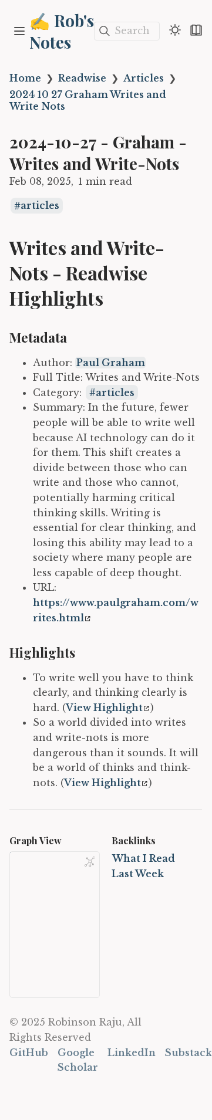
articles (40, 206)
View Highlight (104, 707)
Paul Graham (110, 362)
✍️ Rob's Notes (61, 31)
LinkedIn (131, 1052)
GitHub (28, 1052)
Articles (143, 78)
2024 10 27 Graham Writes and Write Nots (87, 100)
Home (25, 78)
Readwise (82, 78)
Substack (188, 1052)
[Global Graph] (90, 862)
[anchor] (114, 298)
